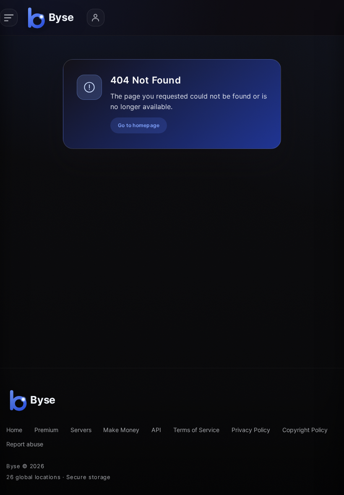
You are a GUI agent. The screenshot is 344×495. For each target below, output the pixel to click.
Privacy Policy (251, 429)
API (156, 429)
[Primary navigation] (9, 17)
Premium (46, 429)
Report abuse (24, 444)
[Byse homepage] (52, 17)
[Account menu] (95, 17)
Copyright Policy (305, 429)
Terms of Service (196, 429)
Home (14, 429)
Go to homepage (138, 125)
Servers (80, 429)
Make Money (121, 429)
